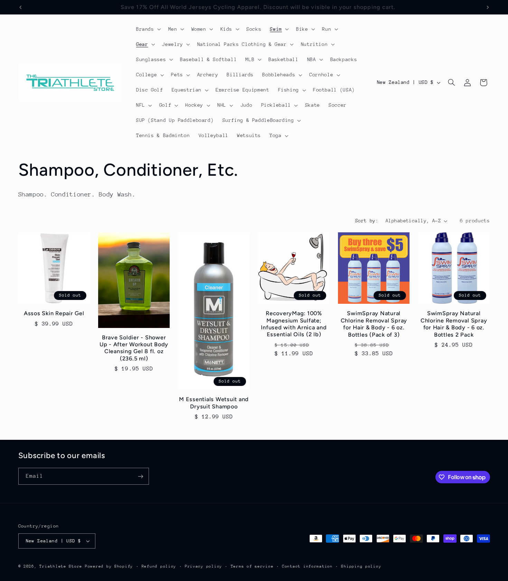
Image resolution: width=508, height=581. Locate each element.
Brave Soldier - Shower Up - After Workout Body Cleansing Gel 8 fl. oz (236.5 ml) (134, 348)
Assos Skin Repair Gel (54, 313)
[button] (148, 29)
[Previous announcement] (20, 7)
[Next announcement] (487, 7)
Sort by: (366, 220)
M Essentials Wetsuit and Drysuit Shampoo (214, 402)
